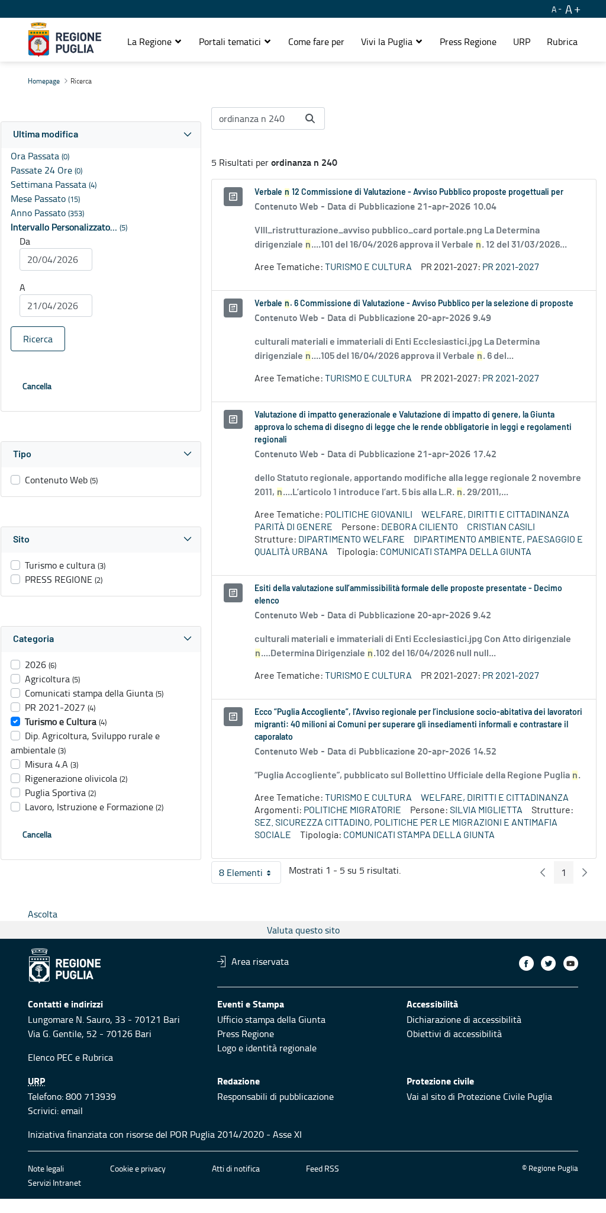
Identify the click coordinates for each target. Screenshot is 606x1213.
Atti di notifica (236, 1168)
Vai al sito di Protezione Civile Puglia (479, 1096)
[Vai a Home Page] (64, 40)
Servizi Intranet (54, 1182)
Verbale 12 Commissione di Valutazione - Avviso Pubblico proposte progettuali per (408, 192)
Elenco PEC (50, 1057)
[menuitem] (316, 41)
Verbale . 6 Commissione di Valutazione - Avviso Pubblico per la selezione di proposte (413, 304)
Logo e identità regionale (267, 1047)
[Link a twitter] (548, 963)
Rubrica (97, 1057)
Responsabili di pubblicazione (275, 1096)
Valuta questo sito (303, 929)
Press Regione (245, 1033)
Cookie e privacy (138, 1168)
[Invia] (310, 118)
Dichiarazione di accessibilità (464, 1019)
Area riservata (260, 961)
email (72, 1110)
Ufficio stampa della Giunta (271, 1019)
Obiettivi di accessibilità (454, 1033)
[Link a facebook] (526, 963)
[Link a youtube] (570, 963)
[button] (154, 41)
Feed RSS (322, 1168)
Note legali (46, 1168)
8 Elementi (250, 875)
